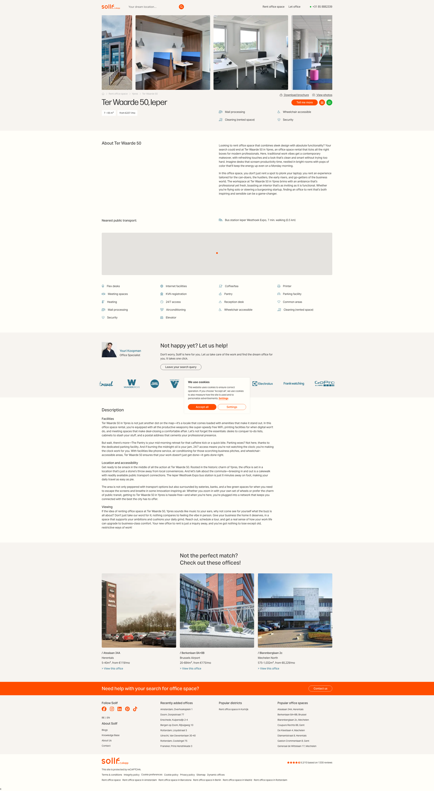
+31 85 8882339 (322, 6)
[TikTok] (136, 709)
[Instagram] (113, 709)
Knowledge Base (111, 735)
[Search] (181, 6)
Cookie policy (171, 774)
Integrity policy (132, 774)
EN (108, 717)
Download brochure (296, 95)
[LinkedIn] (120, 709)
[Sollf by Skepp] (111, 6)
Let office (294, 6)
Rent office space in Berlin (207, 780)
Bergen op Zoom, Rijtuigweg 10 (176, 725)
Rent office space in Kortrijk (233, 709)
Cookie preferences (151, 774)
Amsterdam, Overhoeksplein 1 (176, 709)
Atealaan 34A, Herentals (290, 709)
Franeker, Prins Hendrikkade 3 (176, 746)
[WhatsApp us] (329, 102)
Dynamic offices (216, 774)
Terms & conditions (112, 774)
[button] (217, 253)
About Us (107, 740)
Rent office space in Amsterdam (139, 780)
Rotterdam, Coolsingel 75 (173, 740)
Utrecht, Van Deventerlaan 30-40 (178, 735)
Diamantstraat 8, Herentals (292, 735)
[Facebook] (105, 709)
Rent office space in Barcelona (175, 780)
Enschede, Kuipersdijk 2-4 (174, 719)
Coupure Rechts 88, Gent (291, 725)
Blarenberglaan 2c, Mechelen (293, 719)
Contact (106, 745)
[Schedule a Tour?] (322, 102)
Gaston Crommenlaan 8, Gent (293, 740)
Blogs (105, 730)
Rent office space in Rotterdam (270, 780)
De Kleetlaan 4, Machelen (291, 730)
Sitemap (200, 774)
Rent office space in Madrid (237, 780)
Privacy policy (187, 774)
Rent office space (273, 6)
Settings (223, 398)
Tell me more (305, 102)
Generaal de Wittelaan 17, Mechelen (297, 746)
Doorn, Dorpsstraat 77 (172, 714)
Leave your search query (180, 367)
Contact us (320, 688)
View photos (324, 95)
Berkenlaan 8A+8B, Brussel (292, 714)
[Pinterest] (128, 709)
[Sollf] (103, 93)
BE (103, 717)
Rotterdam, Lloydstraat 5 (173, 730)
